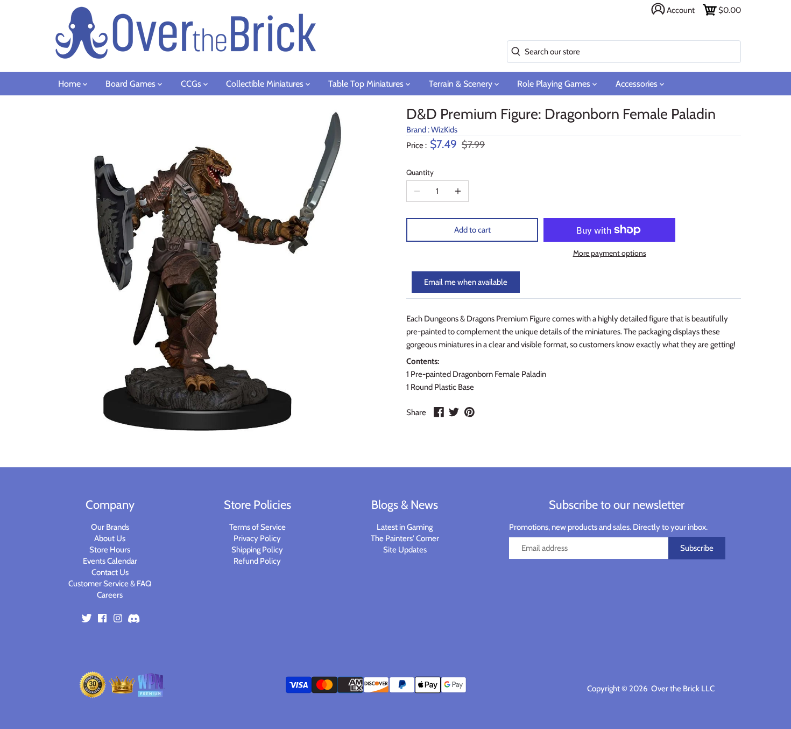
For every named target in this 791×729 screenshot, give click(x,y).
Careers (110, 595)
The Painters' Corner (405, 538)
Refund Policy (257, 561)
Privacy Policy (257, 538)
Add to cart (472, 230)
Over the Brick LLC (682, 688)
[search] (513, 52)
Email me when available (465, 282)
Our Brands (110, 527)
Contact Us (110, 572)
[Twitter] (86, 617)
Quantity (420, 172)
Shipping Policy (257, 550)
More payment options (609, 253)
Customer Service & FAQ (110, 583)
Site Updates (405, 550)
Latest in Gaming (405, 527)
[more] (458, 191)
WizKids (444, 130)
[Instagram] (117, 617)
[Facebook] (102, 617)
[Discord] (133, 617)
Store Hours (109, 550)
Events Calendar (110, 561)
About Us (109, 538)
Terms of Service (257, 527)
